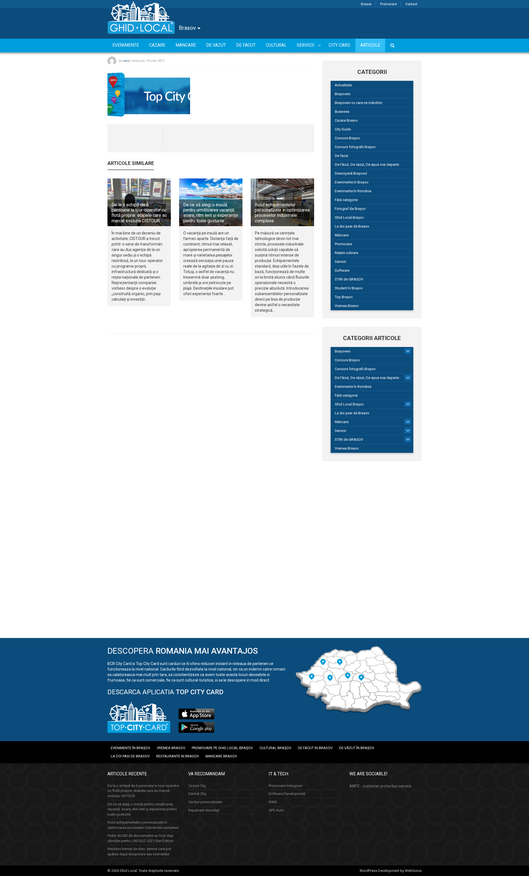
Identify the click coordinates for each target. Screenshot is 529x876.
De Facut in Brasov (315, 748)
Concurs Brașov (347, 138)
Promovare (388, 4)
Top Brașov (344, 297)
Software (342, 270)
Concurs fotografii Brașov (355, 147)
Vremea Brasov (347, 306)
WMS (273, 802)
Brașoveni (342, 94)
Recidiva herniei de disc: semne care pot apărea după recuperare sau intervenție (139, 851)
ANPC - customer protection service (380, 786)
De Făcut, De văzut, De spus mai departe (367, 164)
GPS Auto (276, 810)
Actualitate (343, 85)
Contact (411, 4)
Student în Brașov (349, 288)
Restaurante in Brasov (177, 756)
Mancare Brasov (221, 756)
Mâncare (342, 235)
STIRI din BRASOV (349, 279)
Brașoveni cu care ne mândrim (358, 103)
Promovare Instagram (286, 786)
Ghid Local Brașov (349, 217)
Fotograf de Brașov (350, 209)
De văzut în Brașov (356, 748)
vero (126, 61)
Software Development (287, 794)
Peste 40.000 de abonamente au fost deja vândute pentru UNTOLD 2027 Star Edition (140, 838)
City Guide (343, 129)
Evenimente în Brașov (351, 182)
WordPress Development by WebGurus (391, 871)
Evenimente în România (353, 191)
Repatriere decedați (203, 810)
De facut (341, 156)
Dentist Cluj (197, 794)
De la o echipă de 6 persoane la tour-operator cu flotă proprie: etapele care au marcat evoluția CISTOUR (139, 212)
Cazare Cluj (197, 786)
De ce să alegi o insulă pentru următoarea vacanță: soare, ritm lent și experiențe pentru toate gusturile (210, 212)
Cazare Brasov (346, 120)
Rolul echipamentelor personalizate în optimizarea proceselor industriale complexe (282, 212)
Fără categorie (346, 200)
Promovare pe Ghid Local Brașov (222, 748)
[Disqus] (210, 414)
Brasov (366, 4)
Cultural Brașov (275, 748)
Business (342, 111)
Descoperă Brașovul (351, 173)
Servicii (340, 262)
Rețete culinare (346, 253)
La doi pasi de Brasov (352, 226)
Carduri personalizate (205, 802)
